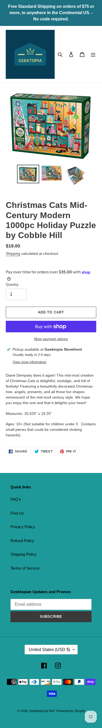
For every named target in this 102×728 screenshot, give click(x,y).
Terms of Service (24, 568)
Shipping (13, 253)
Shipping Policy (23, 554)
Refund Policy (22, 540)
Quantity (12, 284)
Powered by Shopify (70, 711)
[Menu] (93, 54)
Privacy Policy (22, 527)
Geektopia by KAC (42, 711)
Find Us (17, 513)
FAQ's (15, 499)
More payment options (51, 339)
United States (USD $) (49, 649)
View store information (29, 362)
